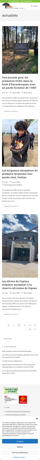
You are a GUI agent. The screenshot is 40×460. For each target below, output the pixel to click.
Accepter (20, 441)
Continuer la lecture (12, 111)
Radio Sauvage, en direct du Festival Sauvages (16, 351)
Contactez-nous (27, 1)
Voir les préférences (20, 452)
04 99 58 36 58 (14, 1)
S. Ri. (6, 93)
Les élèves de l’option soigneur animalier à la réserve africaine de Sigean (19, 285)
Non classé (28, 93)
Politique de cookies (19, 457)
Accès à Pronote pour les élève (16, 415)
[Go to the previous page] (8, 325)
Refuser (20, 447)
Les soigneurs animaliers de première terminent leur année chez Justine (20, 174)
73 (30, 329)
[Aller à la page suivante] (35, 329)
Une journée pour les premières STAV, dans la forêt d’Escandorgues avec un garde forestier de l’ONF (19, 82)
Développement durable (13, 185)
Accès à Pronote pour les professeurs (18, 411)
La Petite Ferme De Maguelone (12, 361)
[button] (37, 419)
